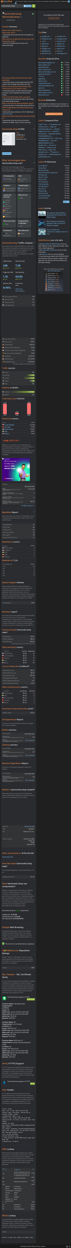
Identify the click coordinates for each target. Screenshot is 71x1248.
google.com (46, 36)
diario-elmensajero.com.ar (47, 72)
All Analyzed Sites (26, 1246)
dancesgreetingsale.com (46, 63)
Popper (22, 233)
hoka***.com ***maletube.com (49, 124)
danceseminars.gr (44, 90)
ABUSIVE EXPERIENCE (54, 1)
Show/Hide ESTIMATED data (51, 244)
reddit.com (60, 44)
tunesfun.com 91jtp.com (47, 127)
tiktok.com (45, 44)
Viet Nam (7, 427)
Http (8, 1090)
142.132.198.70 (43, 186)
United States (8, 429)
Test (33, 1083)
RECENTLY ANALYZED (29, 1)
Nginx (21, 198)
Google (12, 927)
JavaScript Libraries (7, 196)
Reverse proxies (9, 221)
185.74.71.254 (43, 177)
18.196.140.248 (7, 114)
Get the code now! (54, 271)
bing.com (45, 46)
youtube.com (61, 36)
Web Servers (23, 195)
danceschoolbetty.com (46, 86)
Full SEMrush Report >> (28, 506)
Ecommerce (7, 230)
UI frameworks (8, 176)
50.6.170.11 (42, 189)
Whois (9, 1215)
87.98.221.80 (42, 191)
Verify (13, 1063)
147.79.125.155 (43, 182)
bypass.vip (41, 79)
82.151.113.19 (42, 180)
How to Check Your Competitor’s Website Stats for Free (57, 232)
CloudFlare (23, 179)
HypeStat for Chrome (55, 114)
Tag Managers (23, 185)
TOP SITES (21, 1)
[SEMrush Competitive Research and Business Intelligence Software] (10, 441)
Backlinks (10, 512)
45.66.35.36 (42, 168)
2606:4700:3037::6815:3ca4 (47, 173)
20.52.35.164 (42, 175)
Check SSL (31, 999)
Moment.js (8, 206)
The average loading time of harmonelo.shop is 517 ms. (18, 871)
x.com (44, 41)
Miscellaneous (23, 230)
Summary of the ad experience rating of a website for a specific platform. (17, 724)
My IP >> (66, 202)
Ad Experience (12, 719)
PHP (21, 226)
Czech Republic (9, 425)
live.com (59, 51)
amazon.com (61, 41)
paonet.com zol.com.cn (47, 145)
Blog (33, 1246)
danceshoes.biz (43, 67)
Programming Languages (23, 222)
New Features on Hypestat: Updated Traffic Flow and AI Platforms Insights (56, 223)
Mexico (6, 434)
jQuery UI (7, 216)
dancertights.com (44, 65)
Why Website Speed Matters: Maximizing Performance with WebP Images (56, 215)
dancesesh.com (43, 95)
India (5, 431)
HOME (16, 1)
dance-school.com (44, 70)
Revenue (9, 612)
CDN (19, 176)
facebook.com (46, 39)
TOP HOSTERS (38, 1)
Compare (28, 6)
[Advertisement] (18, 62)
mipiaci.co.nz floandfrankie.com (49, 154)
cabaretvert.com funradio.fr (48, 131)
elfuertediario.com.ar (45, 93)
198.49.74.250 (43, 193)
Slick (6, 210)
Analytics (6, 185)
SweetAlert (8, 212)
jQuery (7, 214)
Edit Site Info (6, 153)
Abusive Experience (15, 763)
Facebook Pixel (9, 190)
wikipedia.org (46, 51)
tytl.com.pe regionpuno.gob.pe (49, 134)
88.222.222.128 (43, 170)
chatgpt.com (46, 48)
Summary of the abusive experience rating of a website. (16, 768)
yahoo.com (61, 48)
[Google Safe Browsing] (3, 943)
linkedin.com (61, 46)
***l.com (41, 76)
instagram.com (62, 39)
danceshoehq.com (44, 74)
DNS (8, 1149)
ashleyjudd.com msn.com (47, 141)
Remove (45, 254)
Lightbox (7, 200)
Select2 (7, 208)
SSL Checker (16, 976)
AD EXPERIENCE (45, 1)
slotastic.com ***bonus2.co (48, 152)
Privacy (38, 1246)
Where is (18, 789)
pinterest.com (46, 53)
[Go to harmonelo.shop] (21, 17)
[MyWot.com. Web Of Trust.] (4, 950)
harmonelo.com (7, 857)
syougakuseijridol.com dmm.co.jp (50, 138)
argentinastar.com (44, 83)
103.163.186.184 (43, 184)
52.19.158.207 (42, 166)
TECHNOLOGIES (63, 1)
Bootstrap (8, 179)
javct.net (41, 88)
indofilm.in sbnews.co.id (47, 147)
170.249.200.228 (44, 196)
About (43, 1246)
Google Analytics (10, 188)
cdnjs (21, 181)
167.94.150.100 (43, 198)
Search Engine (13, 582)
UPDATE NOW (54, 18)
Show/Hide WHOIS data (50, 250)
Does (14, 885)
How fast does (17, 865)
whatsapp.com (62, 53)
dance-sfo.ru (42, 81)
